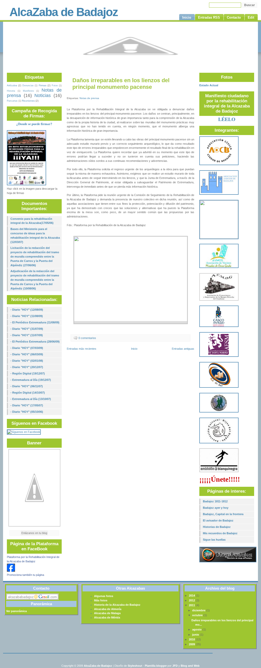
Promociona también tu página (25, 574)
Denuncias (28, 85)
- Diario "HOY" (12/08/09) (26, 309)
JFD (175, 665)
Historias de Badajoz (217, 526)
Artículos (12, 85)
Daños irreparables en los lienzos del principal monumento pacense (120, 83)
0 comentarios (87, 337)
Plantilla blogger (156, 665)
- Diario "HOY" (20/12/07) (26, 367)
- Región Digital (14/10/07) (27, 392)
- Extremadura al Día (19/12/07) (30, 379)
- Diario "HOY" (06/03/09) (26, 354)
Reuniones (28, 100)
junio (196, 634)
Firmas (42, 85)
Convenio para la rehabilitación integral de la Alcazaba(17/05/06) (32, 221)
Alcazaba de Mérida (107, 617)
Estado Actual (208, 85)
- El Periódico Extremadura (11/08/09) (34, 322)
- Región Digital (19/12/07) (27, 373)
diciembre (199, 610)
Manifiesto (28, 91)
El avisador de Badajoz (218, 520)
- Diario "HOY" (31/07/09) (26, 328)
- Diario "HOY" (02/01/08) (26, 360)
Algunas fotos (103, 596)
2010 (192, 639)
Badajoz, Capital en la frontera (223, 514)
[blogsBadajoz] (227, 561)
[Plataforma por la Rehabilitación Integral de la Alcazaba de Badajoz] (11, 570)
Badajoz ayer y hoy (215, 507)
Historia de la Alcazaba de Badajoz (117, 604)
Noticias (42, 95)
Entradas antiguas (183, 348)
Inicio (134, 348)
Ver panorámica (16, 611)
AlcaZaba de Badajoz (63, 12)
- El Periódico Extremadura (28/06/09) (35, 341)
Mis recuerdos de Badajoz (220, 533)
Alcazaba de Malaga (107, 613)
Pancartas (12, 101)
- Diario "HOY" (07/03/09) (26, 347)
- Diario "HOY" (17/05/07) (26, 405)
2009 (192, 644)
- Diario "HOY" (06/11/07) (26, 386)
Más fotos (100, 600)
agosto (197, 629)
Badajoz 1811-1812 (215, 501)
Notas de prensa (89, 98)
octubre (197, 615)
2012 (192, 600)
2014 (192, 595)
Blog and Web (190, 665)
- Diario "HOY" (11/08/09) (26, 316)
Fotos (55, 85)
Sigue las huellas (214, 539)
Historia (11, 91)
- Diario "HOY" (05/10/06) (26, 411)
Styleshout (135, 665)
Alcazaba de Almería (107, 609)
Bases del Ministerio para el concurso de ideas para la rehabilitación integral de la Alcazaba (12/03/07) (35, 235)
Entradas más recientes (81, 348)
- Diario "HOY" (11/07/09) (26, 335)
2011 (192, 605)
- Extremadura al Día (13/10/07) (30, 398)
